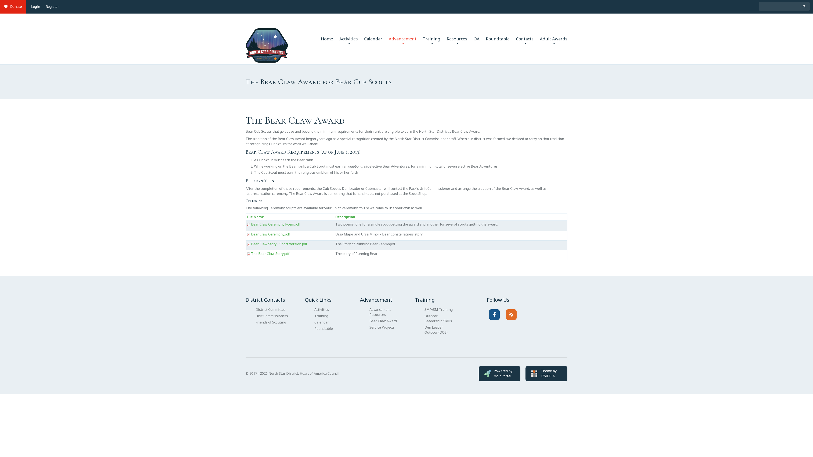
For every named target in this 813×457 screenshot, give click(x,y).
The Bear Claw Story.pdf (270, 253)
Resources (457, 39)
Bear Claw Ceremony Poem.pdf (275, 224)
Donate (15, 6)
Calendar (373, 39)
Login (35, 6)
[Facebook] (494, 314)
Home (327, 39)
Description (345, 217)
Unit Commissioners (272, 316)
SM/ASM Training (438, 309)
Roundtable (498, 39)
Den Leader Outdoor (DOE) (436, 330)
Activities (348, 39)
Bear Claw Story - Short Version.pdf (279, 244)
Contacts (525, 39)
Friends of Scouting (271, 322)
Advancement (402, 39)
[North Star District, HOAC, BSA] (267, 39)
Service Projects (382, 327)
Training (431, 39)
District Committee (271, 309)
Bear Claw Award (383, 321)
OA (477, 39)
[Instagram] (511, 314)
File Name (255, 217)
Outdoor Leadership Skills (438, 318)
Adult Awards (553, 39)
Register (52, 6)
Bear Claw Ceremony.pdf (270, 234)
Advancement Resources (380, 312)
